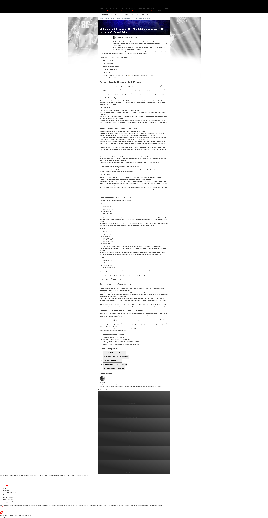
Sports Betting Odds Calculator (10, 494)
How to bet (129, 431)
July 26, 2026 (115, 78)
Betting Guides (151, 8)
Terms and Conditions (8, 497)
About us (5, 488)
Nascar (119, 14)
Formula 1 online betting (118, 53)
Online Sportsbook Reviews (107, 8)
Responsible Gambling (8, 501)
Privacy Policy (6, 490)
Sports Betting (141, 8)
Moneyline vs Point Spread (132, 472)
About (166, 8)
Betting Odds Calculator (131, 417)
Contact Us (5, 502)
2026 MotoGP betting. (143, 53)
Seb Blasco (121, 37)
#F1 (132, 75)
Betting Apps (132, 8)
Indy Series (132, 14)
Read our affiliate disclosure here (80, 475)
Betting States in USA (121, 8)
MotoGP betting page (134, 193)
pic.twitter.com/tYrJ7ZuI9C (147, 75)
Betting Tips (129, 445)
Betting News (159, 9)
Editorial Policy (6, 495)
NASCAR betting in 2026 (130, 53)
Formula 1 (113, 14)
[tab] (114, 353)
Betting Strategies (130, 403)
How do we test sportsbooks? (10, 492)
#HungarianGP (137, 75)
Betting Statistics (130, 459)
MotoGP (126, 14)
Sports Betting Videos (8, 499)
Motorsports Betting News (143, 14)
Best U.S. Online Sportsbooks (106, 18)
